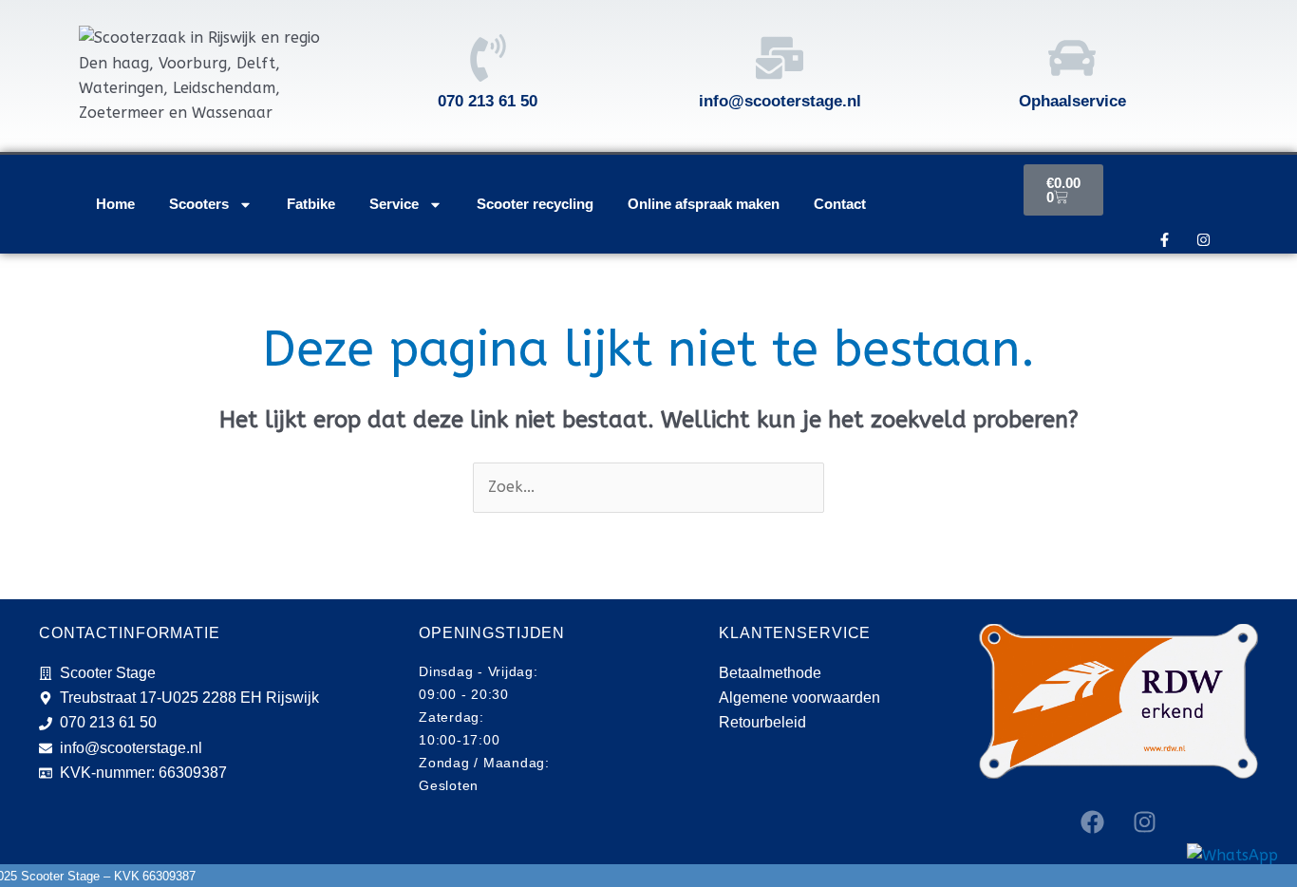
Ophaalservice (1072, 101)
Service (394, 204)
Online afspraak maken (704, 204)
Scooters (199, 204)
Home (115, 204)
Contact (840, 204)
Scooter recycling (535, 204)
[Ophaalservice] (1072, 58)
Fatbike (311, 204)
